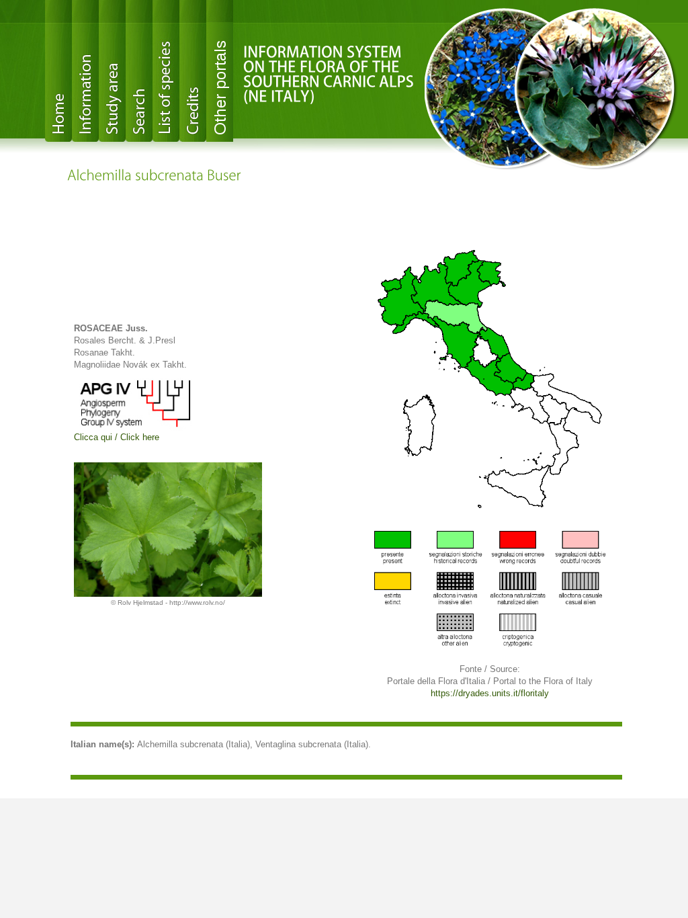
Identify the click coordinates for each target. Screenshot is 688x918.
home (58, 71)
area (112, 71)
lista (166, 71)
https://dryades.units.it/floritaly (490, 693)
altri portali (219, 71)
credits (192, 71)
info (85, 71)
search (139, 71)
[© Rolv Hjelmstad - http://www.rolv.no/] (168, 529)
